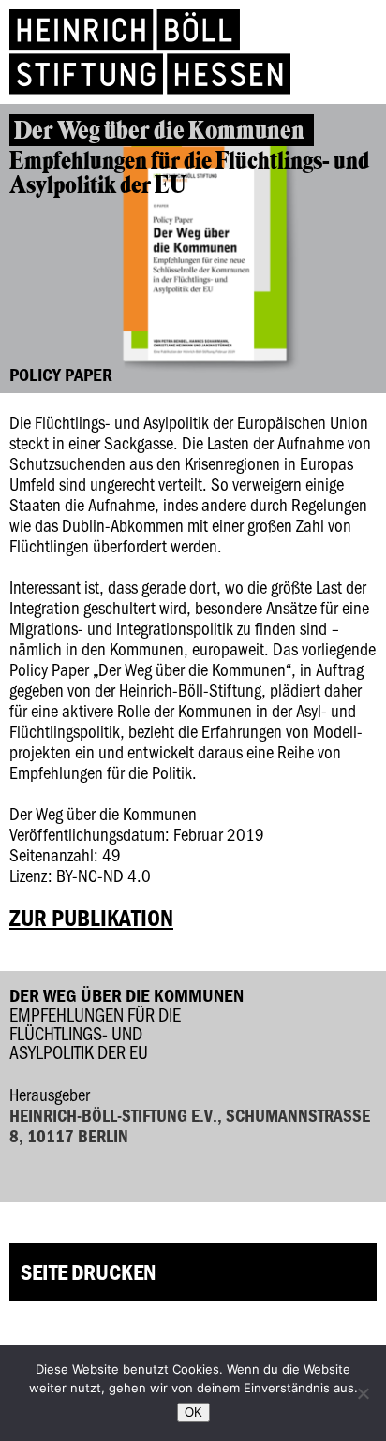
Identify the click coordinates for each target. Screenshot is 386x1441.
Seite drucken (88, 1272)
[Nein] (362, 1393)
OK (193, 1412)
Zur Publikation (91, 918)
